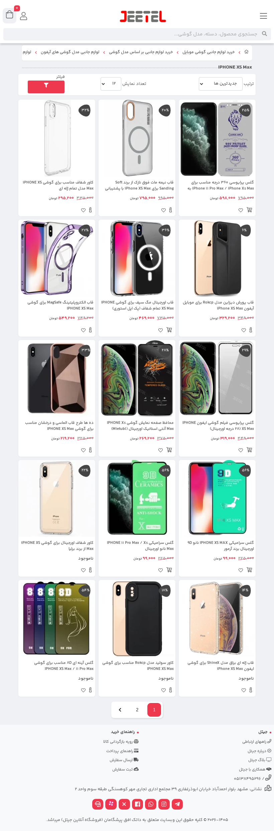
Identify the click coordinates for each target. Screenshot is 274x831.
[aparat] (111, 805)
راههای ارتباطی (254, 742)
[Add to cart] (249, 211)
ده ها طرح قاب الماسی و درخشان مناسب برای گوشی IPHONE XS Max (59, 426)
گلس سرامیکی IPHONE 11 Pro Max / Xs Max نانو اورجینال (140, 546)
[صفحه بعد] (120, 710)
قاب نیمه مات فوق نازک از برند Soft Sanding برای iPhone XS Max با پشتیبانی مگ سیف (139, 186)
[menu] (263, 16)
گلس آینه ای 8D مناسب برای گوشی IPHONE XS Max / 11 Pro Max (64, 666)
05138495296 (247, 779)
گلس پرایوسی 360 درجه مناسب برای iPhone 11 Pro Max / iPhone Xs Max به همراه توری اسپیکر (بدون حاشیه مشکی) (219, 186)
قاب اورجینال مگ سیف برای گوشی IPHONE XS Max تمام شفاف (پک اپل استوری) (137, 306)
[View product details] (170, 211)
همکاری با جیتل (252, 769)
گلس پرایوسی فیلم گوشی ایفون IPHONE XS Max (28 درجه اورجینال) (218, 426)
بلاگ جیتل (257, 760)
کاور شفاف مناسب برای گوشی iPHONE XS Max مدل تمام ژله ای (58, 186)
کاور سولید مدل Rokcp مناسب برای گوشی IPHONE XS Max (138, 666)
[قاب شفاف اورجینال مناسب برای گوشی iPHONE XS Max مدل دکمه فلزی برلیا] (56, 498)
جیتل (263, 732)
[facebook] (137, 805)
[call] (98, 805)
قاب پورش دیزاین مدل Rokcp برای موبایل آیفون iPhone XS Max (218, 306)
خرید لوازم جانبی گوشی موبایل (208, 52)
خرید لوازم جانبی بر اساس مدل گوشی (141, 52)
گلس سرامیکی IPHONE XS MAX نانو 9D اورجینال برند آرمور (220, 546)
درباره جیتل (257, 751)
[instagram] (164, 805)
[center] (264, 34)
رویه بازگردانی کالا (118, 742)
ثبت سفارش (123, 769)
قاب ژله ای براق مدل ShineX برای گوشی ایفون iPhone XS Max (220, 666)
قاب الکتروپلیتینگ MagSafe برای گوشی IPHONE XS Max (60, 306)
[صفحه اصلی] (246, 52)
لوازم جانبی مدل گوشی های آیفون (70, 52)
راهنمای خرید (123, 732)
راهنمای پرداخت (120, 751)
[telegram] (177, 805)
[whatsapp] (150, 805)
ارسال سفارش (122, 760)
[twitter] (124, 805)
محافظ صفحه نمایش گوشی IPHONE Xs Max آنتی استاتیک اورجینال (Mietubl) (140, 426)
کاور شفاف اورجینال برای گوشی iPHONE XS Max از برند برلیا (57, 546)
